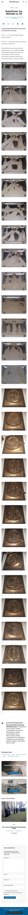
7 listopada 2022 (18, 830)
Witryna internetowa (9, 885)
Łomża (16, 7)
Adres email (7, 879)
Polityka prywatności (17, 912)
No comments (15, 18)
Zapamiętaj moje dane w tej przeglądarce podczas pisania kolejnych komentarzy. (13, 892)
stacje (4, 756)
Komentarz (6, 857)
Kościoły (12, 7)
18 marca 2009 (20, 769)
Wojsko (14, 781)
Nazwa (6, 874)
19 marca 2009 (20, 17)
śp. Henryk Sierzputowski (10, 17)
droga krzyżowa (6, 754)
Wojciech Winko (9, 830)
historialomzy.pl (14, 2)
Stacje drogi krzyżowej (13, 756)
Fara (14, 754)
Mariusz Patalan (10, 787)
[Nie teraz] (26, 911)
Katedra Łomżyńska (21, 754)
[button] (26, 1)
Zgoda (8, 912)
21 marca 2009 (18, 787)
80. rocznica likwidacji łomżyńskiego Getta (14, 827)
